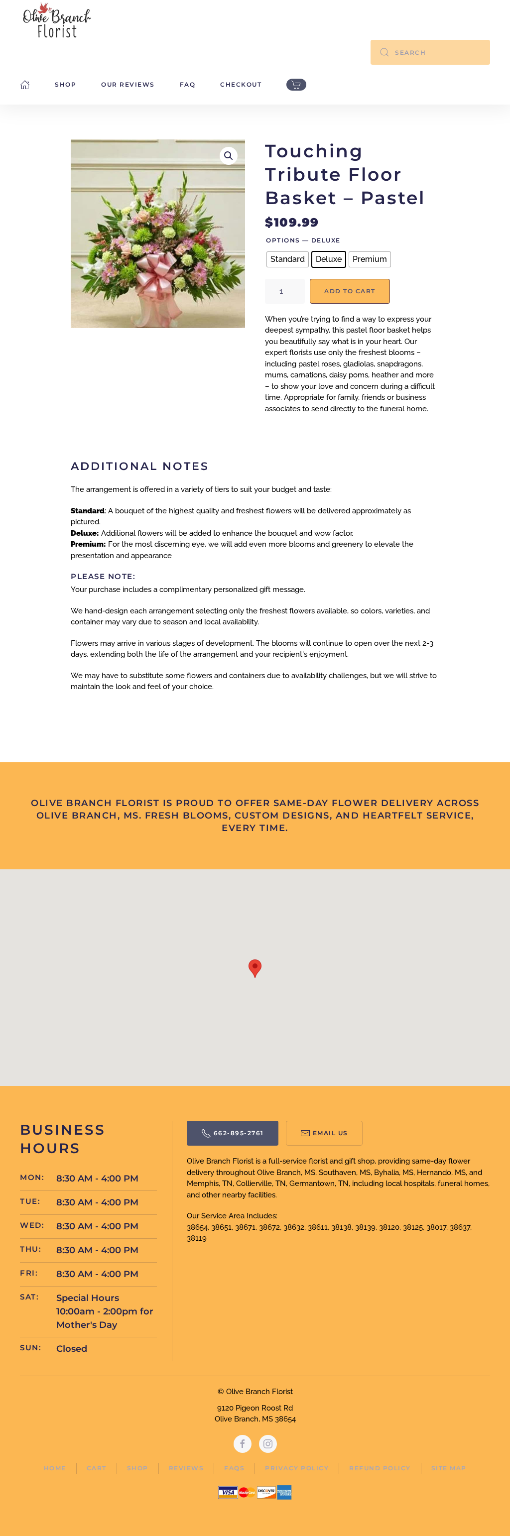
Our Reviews (128, 84)
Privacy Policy (297, 1468)
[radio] (287, 259)
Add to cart (350, 291)
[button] (229, 156)
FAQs (234, 1468)
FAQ (188, 84)
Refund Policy (380, 1468)
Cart (97, 1468)
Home (55, 1468)
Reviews (186, 1468)
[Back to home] (57, 20)
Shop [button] (65, 84)
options (283, 240)
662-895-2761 (239, 1133)
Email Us (330, 1133)
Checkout (240, 84)
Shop (137, 1468)
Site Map (449, 1468)
